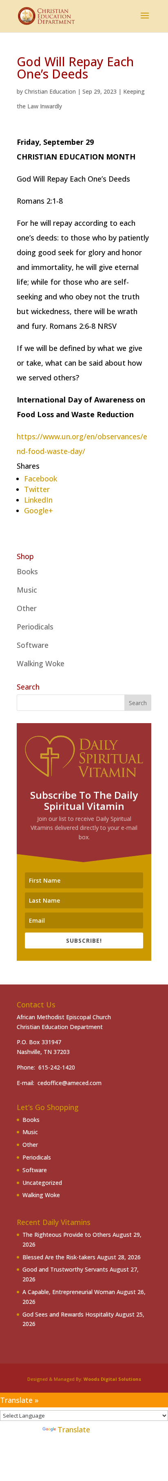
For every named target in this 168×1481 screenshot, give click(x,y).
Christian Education (50, 91)
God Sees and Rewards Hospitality (68, 1314)
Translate (73, 1429)
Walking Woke (40, 663)
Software (33, 645)
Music (27, 590)
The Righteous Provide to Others (66, 1234)
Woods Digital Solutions (112, 1379)
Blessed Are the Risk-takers (58, 1257)
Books (27, 571)
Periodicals (35, 627)
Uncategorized (42, 1183)
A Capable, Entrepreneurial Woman (68, 1292)
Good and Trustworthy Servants (65, 1269)
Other (27, 608)
